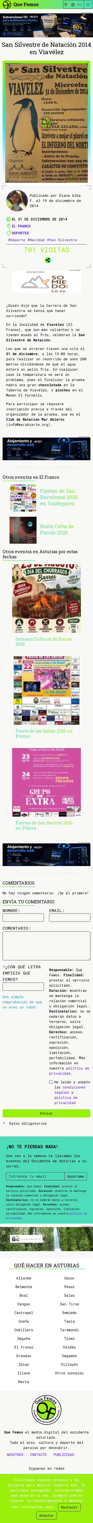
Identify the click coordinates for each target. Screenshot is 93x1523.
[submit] (80, 4)
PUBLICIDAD (63, 1454)
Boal (23, 1295)
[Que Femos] (20, 4)
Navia (23, 1381)
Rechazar (69, 1507)
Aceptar (46, 1515)
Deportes (20, 233)
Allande (23, 1278)
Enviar (46, 1113)
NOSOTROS (15, 1454)
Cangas (24, 1304)
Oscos (69, 1278)
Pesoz (69, 1286)
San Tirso (69, 1304)
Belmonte (23, 1286)
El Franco (21, 226)
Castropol (23, 1312)
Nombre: (11, 910)
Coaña (24, 1321)
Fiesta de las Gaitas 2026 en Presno (44, 733)
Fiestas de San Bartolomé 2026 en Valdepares (59, 497)
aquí (49, 1506)
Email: (56, 910)
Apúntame (75, 1176)
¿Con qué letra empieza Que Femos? (22, 973)
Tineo (69, 1338)
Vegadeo (69, 1355)
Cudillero (23, 1330)
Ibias (24, 1364)
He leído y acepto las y (72, 1092)
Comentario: (17, 928)
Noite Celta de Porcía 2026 (57, 529)
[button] (46, 259)
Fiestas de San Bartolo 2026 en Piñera (44, 825)
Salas (69, 1295)
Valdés (69, 1347)
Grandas (23, 1355)
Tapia (69, 1321)
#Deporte (16, 240)
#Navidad (36, 240)
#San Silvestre (62, 240)
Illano (24, 1373)
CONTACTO (38, 1454)
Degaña (23, 1338)
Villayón (69, 1364)
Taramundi (69, 1330)
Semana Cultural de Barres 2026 (44, 641)
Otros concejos (69, 1373)
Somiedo (69, 1312)
